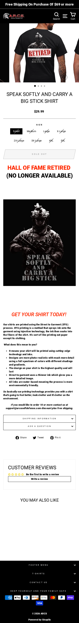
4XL (51, 140)
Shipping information (39, 418)
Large (46, 131)
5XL (63, 140)
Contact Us (38, 582)
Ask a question (39, 426)
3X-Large (36, 140)
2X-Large (19, 140)
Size (39, 124)
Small (16, 131)
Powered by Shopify (39, 619)
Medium (31, 131)
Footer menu (38, 565)
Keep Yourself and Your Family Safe (39, 591)
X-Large (61, 131)
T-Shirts (38, 573)
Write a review (39, 479)
